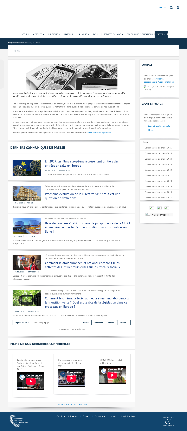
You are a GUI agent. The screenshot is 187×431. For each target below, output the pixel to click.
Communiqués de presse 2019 (158, 186)
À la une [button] (83, 34)
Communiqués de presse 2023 (158, 164)
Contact (86, 416)
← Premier (84, 322)
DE (160, 7)
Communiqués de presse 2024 (158, 159)
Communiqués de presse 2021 (158, 175)
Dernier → (124, 322)
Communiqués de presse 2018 (158, 192)
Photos (151, 130)
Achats (113, 416)
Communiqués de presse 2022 (158, 170)
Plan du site (100, 416)
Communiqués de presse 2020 (158, 181)
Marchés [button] (68, 34)
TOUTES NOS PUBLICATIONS (140, 34)
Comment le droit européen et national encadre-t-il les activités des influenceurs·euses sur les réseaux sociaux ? (83, 265)
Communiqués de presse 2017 (158, 197)
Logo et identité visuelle (159, 126)
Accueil (25, 34)
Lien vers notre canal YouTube (72, 404)
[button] (22, 322)
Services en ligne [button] (112, 34)
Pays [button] (95, 34)
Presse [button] (160, 34)
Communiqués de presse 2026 (158, 147)
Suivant (111, 322)
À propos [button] (37, 34)
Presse (145, 142)
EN (164, 7)
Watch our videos (160, 214)
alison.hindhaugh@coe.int (99, 132)
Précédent (99, 322)
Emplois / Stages (128, 416)
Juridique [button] (53, 34)
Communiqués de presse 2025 (158, 153)
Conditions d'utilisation (67, 416)
